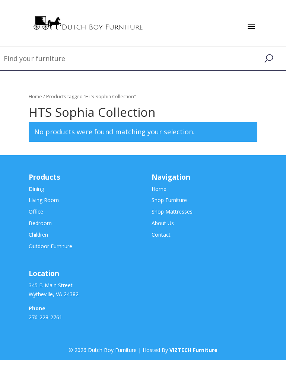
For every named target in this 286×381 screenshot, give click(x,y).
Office (36, 211)
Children (38, 234)
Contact (161, 234)
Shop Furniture (169, 200)
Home (35, 96)
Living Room (44, 200)
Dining (36, 188)
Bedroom (40, 223)
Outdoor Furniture (50, 246)
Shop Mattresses (172, 211)
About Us (163, 223)
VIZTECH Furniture (193, 349)
